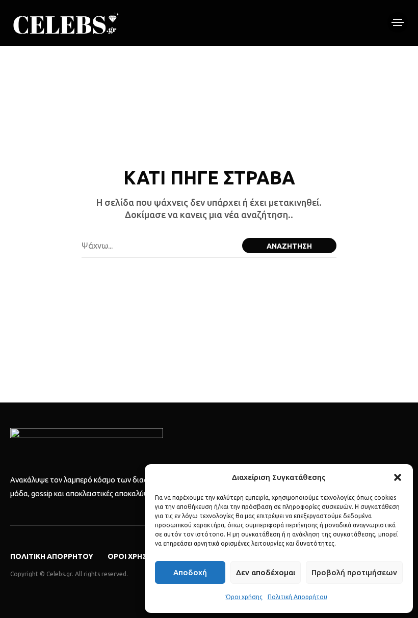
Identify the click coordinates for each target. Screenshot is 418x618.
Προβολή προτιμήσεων (354, 572)
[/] (397, 22)
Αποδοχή (190, 572)
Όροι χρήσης (244, 597)
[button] (398, 477)
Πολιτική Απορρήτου (297, 597)
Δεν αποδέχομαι (265, 572)
